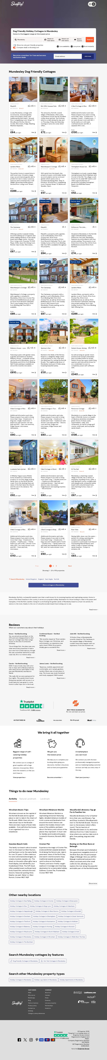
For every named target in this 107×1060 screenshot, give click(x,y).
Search (90, 39)
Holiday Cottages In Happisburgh (21, 911)
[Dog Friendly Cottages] (90, 998)
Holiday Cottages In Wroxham (44, 937)
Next (70, 566)
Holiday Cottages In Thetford (20, 921)
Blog (29, 1000)
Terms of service (33, 1003)
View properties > (19, 777)
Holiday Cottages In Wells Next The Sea (71, 937)
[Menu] (92, 4)
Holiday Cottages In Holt (70, 932)
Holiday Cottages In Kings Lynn (40, 906)
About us (48, 992)
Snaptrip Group (83, 1049)
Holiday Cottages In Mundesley (20, 937)
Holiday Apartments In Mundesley (71, 980)
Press (46, 998)
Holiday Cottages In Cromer (44, 901)
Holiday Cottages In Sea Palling (20, 901)
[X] (25, 1041)
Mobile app (31, 998)
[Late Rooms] (89, 993)
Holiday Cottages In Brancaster (67, 901)
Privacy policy (32, 1005)
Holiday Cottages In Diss (18, 906)
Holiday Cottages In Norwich (65, 927)
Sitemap (30, 1011)
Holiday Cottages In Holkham (68, 921)
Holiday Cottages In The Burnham (21, 942)
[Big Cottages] (82, 1003)
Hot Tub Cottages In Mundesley (54, 961)
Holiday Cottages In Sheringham (44, 916)
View (32, 132)
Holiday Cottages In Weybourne (21, 932)
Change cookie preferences (36, 1013)
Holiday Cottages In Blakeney (20, 927)
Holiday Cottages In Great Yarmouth (70, 916)
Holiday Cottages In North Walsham (47, 932)
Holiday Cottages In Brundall (71, 911)
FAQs (29, 992)
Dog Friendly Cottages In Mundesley (25, 961)
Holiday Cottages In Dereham (20, 916)
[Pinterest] (37, 1041)
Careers (47, 995)
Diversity (47, 1000)
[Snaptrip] (17, 4)
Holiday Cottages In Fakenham (64, 906)
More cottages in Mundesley (53, 585)
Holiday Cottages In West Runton (47, 911)
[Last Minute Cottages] (77, 993)
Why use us (31, 995)
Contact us (31, 1008)
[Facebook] (19, 1041)
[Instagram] (31, 1041)
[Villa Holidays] (92, 1003)
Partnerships (49, 1005)
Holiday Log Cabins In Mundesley (45, 980)
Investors (48, 1008)
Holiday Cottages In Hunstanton (44, 921)
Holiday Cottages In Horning (42, 927)
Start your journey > (83, 777)
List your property (50, 1003)
